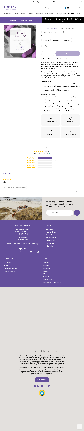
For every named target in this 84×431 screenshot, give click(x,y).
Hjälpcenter (7, 263)
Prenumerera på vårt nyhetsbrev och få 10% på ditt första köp (63, 20)
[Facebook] (35, 386)
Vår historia (49, 229)
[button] (31, 158)
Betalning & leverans (10, 268)
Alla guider (46, 263)
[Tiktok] (45, 386)
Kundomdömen (51, 232)
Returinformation (9, 271)
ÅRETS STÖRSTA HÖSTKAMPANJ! (21, 20)
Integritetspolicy (51, 240)
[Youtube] (42, 386)
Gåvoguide (46, 271)
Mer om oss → (42, 380)
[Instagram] (38, 386)
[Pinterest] (49, 386)
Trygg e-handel (51, 238)
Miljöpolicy (49, 246)
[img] (7, 179)
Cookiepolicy (50, 243)
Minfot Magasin (51, 235)
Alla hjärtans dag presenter (50, 28)
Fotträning (46, 265)
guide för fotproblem (46, 374)
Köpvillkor (7, 265)
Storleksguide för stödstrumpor (52, 282)
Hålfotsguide (47, 274)
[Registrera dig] (77, 213)
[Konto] (74, 8)
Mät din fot (46, 277)
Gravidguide (46, 268)
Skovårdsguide (47, 280)
